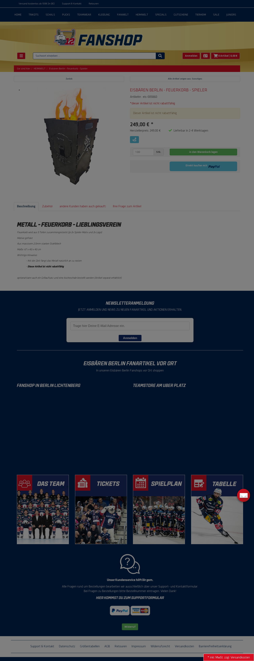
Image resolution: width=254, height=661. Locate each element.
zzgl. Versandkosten (237, 657)
